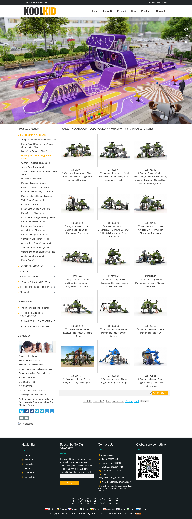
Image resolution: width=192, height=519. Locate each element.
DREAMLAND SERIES (32, 152)
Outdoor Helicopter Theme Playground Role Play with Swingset (114, 306)
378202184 (28, 359)
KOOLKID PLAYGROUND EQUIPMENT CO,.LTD (85, 487)
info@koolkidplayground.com (39, 342)
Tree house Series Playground (35, 221)
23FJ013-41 (77, 249)
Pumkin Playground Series (33, 156)
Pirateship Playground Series (34, 208)
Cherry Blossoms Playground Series (38, 165)
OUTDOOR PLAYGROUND (90, 102)
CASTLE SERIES (29, 178)
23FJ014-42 (150, 196)
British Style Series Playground (35, 182)
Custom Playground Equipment (35, 136)
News (134, 11)
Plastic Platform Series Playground (37, 169)
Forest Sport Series (30, 234)
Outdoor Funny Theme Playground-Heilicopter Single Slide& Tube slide (114, 256)
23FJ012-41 (113, 249)
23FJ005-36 (150, 349)
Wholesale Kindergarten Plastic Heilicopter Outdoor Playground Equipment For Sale (77, 149)
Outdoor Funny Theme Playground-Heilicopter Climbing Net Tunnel (150, 256)
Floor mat (24, 265)
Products (122, 11)
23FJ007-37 (77, 349)
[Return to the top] (186, 43)
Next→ (129, 374)
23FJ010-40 (77, 299)
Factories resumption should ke (35, 300)
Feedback (146, 11)
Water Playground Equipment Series (38, 225)
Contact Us (162, 11)
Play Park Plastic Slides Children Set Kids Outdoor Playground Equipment (77, 203)
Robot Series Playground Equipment (38, 191)
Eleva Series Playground (32, 186)
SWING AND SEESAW (31, 250)
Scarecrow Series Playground (35, 212)
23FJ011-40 (150, 249)
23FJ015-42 (113, 196)
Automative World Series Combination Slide (39, 146)
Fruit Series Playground (32, 199)
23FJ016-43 (77, 196)
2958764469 (29, 355)
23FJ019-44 (77, 143)
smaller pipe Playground (32, 229)
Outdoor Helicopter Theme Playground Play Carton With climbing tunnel (150, 355)
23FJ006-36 (113, 349)
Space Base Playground (32, 140)
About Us (108, 11)
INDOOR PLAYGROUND (32, 239)
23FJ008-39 (150, 299)
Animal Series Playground (33, 204)
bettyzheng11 (32, 351)
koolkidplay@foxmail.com (38, 347)
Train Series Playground (32, 174)
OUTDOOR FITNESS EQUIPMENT (36, 260)
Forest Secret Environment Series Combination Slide (37, 119)
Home (95, 11)
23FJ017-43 (150, 143)
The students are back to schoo (34, 281)
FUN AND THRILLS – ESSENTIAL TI (37, 295)
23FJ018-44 (113, 143)
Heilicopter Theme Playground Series (131, 102)
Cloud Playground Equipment (35, 161)
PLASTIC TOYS (27, 245)
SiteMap (132, 487)
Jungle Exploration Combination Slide (38, 113)
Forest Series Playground (33, 195)
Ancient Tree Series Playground (36, 216)
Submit (70, 456)
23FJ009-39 (113, 299)
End (137, 374)
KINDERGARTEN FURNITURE (35, 255)
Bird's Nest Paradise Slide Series (36, 125)
